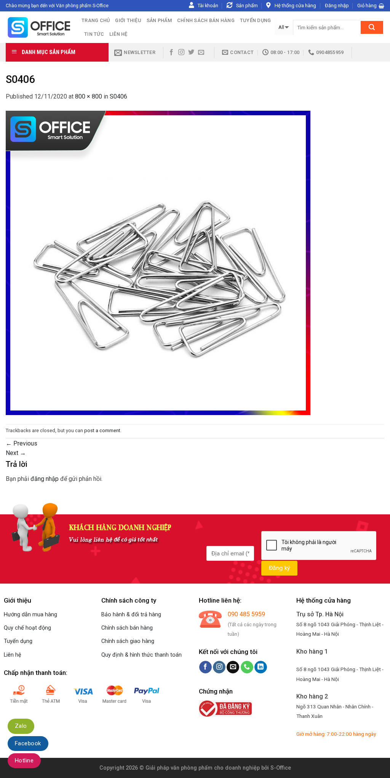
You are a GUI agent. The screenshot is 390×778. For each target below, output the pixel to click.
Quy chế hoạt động (27, 628)
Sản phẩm (159, 20)
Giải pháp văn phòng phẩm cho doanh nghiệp (202, 768)
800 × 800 (88, 96)
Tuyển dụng (255, 20)
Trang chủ (96, 20)
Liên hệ (118, 34)
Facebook (28, 743)
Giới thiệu (128, 20)
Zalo (21, 725)
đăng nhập (44, 478)
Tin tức (94, 34)
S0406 (118, 96)
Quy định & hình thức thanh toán (141, 655)
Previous (21, 443)
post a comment (102, 430)
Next (16, 453)
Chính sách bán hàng (206, 20)
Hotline (24, 760)
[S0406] (158, 262)
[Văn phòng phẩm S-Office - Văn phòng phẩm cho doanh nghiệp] (38, 27)
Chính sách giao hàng (127, 641)
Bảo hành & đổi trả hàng (131, 614)
